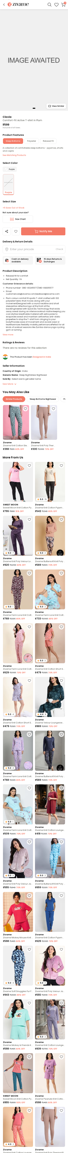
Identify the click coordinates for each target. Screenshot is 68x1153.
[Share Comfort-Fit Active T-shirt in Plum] (7, 231)
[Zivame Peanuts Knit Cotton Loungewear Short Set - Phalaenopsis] (50, 1073)
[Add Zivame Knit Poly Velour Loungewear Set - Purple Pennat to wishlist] (29, 519)
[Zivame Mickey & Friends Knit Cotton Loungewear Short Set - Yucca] (18, 1019)
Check (59, 249)
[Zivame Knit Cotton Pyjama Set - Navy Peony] (50, 912)
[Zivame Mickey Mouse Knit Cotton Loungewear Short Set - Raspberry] (18, 912)
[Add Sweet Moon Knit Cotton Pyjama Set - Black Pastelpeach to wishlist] (29, 1056)
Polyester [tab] (31, 141)
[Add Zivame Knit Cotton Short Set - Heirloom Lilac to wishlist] (29, 680)
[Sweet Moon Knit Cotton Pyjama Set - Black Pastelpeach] (18, 1073)
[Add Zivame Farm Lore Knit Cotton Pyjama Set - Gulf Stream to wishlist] (29, 788)
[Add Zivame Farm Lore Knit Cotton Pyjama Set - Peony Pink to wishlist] (29, 626)
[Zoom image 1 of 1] (34, 60)
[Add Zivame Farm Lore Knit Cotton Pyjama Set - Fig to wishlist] (29, 573)
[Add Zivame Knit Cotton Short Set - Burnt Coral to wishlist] (61, 626)
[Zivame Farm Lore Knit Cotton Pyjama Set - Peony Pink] (18, 643)
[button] (4, 5)
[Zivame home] (18, 4)
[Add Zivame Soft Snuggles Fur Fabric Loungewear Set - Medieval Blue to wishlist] (29, 949)
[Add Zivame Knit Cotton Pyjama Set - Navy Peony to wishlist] (61, 895)
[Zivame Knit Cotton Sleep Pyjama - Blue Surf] (16, 422)
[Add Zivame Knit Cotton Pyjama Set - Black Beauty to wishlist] (61, 465)
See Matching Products (14, 155)
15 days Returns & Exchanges (53, 260)
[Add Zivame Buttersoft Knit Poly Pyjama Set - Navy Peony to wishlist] (61, 734)
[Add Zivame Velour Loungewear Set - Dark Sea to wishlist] (61, 680)
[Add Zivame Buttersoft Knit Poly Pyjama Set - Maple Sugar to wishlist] (61, 519)
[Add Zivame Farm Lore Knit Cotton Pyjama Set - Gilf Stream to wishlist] (61, 573)
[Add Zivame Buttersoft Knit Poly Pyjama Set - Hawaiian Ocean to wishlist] (61, 842)
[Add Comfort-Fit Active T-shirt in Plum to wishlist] (16, 231)
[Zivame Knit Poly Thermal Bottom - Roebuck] (44, 422)
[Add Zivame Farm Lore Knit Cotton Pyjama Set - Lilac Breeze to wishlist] (29, 734)
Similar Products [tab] (14, 399)
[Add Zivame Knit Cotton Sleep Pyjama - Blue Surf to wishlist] (25, 408)
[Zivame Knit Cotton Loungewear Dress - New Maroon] (50, 804)
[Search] (49, 4)
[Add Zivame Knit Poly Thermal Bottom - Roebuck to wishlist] (53, 408)
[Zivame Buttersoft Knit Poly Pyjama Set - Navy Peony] (50, 751)
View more (8, 334)
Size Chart (20, 219)
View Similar (58, 106)
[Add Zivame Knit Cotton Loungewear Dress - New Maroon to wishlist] (61, 788)
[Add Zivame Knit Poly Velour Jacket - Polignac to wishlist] (61, 949)
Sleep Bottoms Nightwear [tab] (43, 399)
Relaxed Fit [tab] (48, 141)
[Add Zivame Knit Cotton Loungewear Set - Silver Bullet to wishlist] (61, 1003)
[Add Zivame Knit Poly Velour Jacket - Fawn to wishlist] (29, 842)
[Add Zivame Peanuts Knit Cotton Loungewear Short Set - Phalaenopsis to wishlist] (61, 1056)
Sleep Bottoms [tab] (13, 141)
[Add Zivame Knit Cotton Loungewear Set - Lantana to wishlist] (29, 1110)
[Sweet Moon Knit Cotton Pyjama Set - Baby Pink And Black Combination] (18, 482)
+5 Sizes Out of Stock (13, 207)
